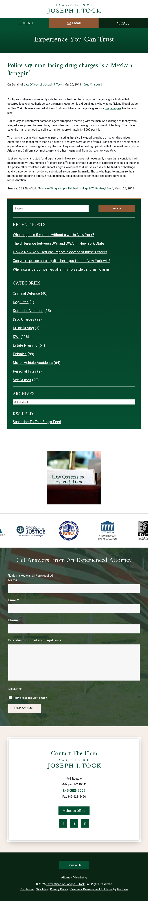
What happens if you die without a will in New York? (53, 235)
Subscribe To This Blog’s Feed (37, 422)
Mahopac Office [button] (74, 811)
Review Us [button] (74, 865)
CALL (125, 23)
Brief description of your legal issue (34, 640)
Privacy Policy (59, 889)
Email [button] (76, 23)
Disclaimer (15, 688)
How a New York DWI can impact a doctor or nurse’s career (60, 252)
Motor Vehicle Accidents (33, 362)
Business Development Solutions (91, 889)
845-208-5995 (74, 790)
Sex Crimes (22, 380)
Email (13, 600)
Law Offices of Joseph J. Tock (43, 84)
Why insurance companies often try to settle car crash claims (61, 269)
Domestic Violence (28, 311)
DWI (16, 336)
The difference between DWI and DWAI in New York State (58, 243)
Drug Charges (92, 84)
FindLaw (122, 889)
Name (12, 580)
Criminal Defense (26, 293)
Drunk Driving (23, 328)
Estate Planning (25, 345)
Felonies (20, 354)
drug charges (113, 108)
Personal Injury (24, 371)
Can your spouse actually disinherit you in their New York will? (61, 261)
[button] (25, 22)
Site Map (42, 889)
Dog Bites (21, 302)
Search (117, 208)
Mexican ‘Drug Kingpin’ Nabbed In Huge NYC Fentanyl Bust (75, 188)
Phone (13, 620)
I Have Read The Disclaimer (30, 697)
